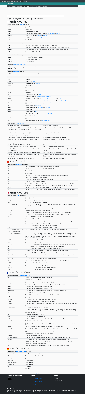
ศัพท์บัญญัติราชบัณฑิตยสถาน (19, 64)
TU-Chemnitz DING (21, 351)
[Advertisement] (42, 11)
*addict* (40, 20)
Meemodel (3, 1)
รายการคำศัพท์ (26, 6)
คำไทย (34, 384)
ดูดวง (8, 1)
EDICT (18, 195)
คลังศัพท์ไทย (16, 71)
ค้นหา (65, 16)
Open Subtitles (20, 123)
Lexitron (22, 24)
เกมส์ (12, 1)
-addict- (44, 20)
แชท (20, 1)
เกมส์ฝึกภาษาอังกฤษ (42, 6)
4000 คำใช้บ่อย (33, 6)
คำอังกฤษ (35, 383)
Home (10, 6)
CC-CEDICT (19, 164)
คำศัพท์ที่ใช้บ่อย (36, 380)
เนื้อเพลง (16, 1)
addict (37, 373)
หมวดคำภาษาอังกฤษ (17, 6)
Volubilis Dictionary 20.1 (24, 275)
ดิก (22, 1)
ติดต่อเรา (26, 1)
